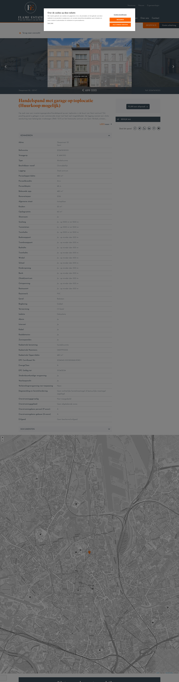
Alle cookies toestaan (120, 24)
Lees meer (50, 23)
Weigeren (120, 19)
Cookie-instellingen (120, 14)
